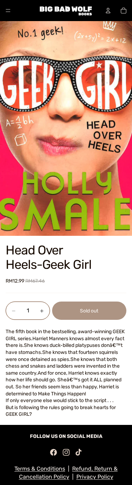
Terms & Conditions (39, 468)
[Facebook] (53, 452)
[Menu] (8, 10)
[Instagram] (66, 452)
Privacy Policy (94, 476)
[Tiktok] (78, 452)
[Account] (108, 10)
